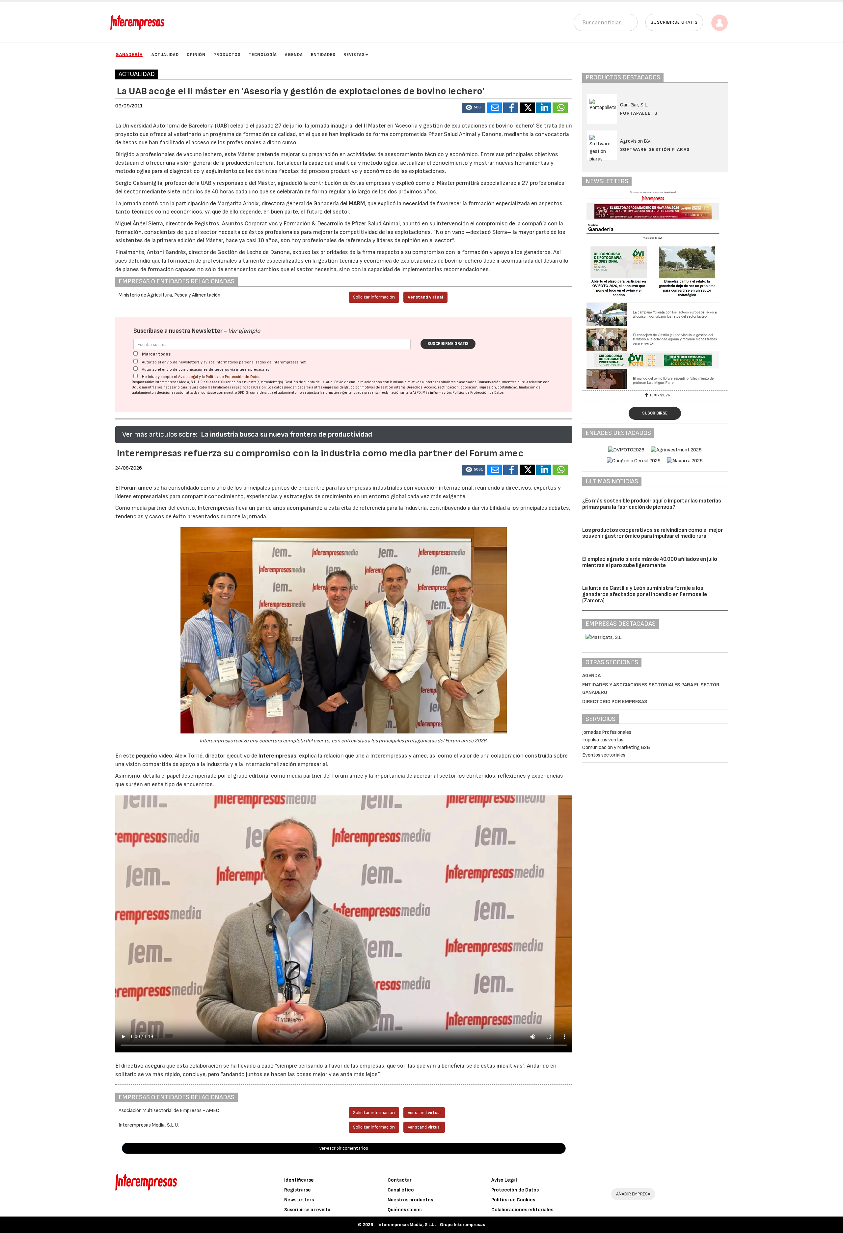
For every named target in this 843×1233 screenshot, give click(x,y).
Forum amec (136, 487)
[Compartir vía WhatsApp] (560, 107)
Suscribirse (654, 413)
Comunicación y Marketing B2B (616, 747)
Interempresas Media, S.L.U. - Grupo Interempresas (431, 1224)
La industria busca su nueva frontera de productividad (286, 434)
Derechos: (415, 387)
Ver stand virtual (425, 297)
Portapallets (639, 113)
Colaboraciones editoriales (522, 1210)
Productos (227, 54)
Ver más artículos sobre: (159, 434)
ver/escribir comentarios (343, 1148)
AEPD (417, 392)
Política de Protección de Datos (233, 376)
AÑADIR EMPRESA (633, 1194)
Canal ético (401, 1190)
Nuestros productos (410, 1200)
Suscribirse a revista (307, 1210)
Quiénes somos (405, 1210)
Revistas (354, 54)
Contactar (400, 1180)
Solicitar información (374, 297)
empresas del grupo (339, 387)
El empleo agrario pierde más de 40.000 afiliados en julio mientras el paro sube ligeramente (649, 562)
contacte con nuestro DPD (222, 392)
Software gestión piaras (655, 149)
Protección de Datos (515, 1190)
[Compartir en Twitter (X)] (527, 107)
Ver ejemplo (244, 331)
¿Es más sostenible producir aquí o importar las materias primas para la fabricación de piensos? (651, 504)
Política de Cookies (513, 1200)
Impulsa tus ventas (602, 740)
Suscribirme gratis (448, 343)
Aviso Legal (188, 376)
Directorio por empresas (614, 702)
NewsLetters (299, 1200)
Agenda (294, 54)
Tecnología (263, 54)
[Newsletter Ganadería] (655, 290)
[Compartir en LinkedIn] (543, 107)
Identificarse (299, 1180)
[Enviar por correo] (494, 107)
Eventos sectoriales (603, 755)
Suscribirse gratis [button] (674, 22)
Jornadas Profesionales (606, 732)
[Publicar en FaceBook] (510, 107)
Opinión (196, 54)
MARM (357, 203)
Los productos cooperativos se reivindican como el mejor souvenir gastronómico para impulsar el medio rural (652, 533)
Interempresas (277, 755)
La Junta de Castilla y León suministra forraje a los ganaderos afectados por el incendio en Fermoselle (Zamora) (644, 594)
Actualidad (165, 54)
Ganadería (129, 54)
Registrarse (297, 1190)
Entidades (323, 54)
